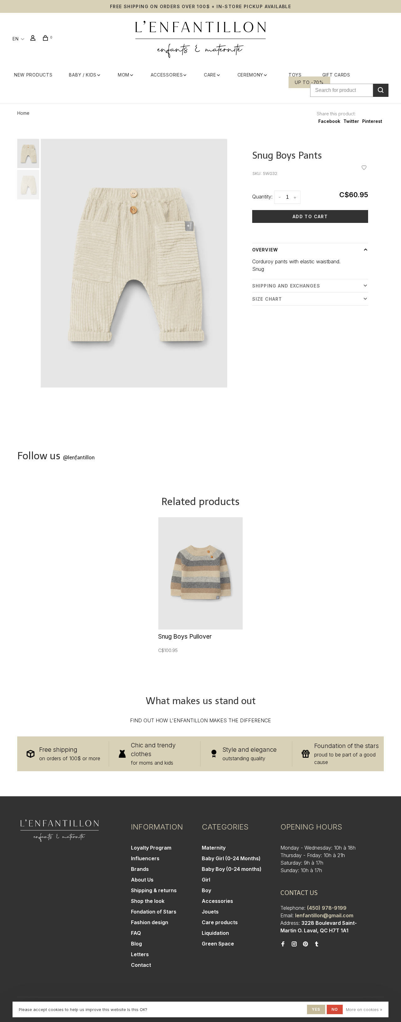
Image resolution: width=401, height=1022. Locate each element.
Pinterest (372, 121)
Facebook (329, 121)
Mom (123, 74)
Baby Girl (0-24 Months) (231, 858)
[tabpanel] (134, 263)
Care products (220, 922)
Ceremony (250, 74)
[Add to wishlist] (364, 168)
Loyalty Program (151, 848)
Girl (206, 880)
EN (15, 38)
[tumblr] (316, 944)
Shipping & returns (154, 890)
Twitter (351, 121)
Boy (206, 890)
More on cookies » (364, 1009)
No (334, 1009)
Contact (141, 965)
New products (33, 74)
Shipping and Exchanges (286, 285)
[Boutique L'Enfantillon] (59, 830)
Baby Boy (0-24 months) (232, 869)
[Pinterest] (305, 944)
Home (23, 113)
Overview (265, 249)
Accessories (167, 74)
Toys (295, 74)
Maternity (214, 848)
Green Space (218, 943)
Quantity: (262, 196)
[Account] (34, 38)
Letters (140, 954)
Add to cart (310, 216)
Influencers (145, 858)
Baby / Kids (82, 74)
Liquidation (215, 933)
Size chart (267, 299)
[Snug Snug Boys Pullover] (200, 573)
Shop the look (147, 901)
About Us (142, 880)
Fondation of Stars (153, 912)
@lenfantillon (79, 458)
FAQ (136, 933)
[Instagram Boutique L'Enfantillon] (294, 944)
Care (210, 74)
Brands (140, 869)
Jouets (210, 912)
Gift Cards (336, 74)
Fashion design (149, 922)
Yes (316, 1009)
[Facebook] (282, 944)
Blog (136, 943)
